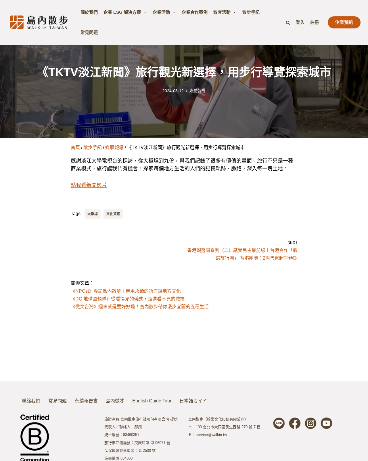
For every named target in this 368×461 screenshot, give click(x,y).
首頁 (75, 147)
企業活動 (161, 12)
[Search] (288, 22)
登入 (300, 22)
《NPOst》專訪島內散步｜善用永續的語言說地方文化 (126, 291)
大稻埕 (92, 214)
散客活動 (222, 12)
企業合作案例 (195, 12)
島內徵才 (115, 400)
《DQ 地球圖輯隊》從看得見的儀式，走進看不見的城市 (128, 298)
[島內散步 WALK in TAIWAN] (39, 22)
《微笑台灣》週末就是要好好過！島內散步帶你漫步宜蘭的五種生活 (140, 306)
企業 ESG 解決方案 (122, 12)
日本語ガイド (193, 400)
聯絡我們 (31, 400)
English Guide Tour (151, 400)
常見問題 (89, 32)
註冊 (314, 22)
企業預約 (344, 22)
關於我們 (89, 12)
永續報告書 (86, 400)
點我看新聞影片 (89, 185)
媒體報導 (197, 90)
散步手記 (251, 12)
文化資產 (113, 214)
